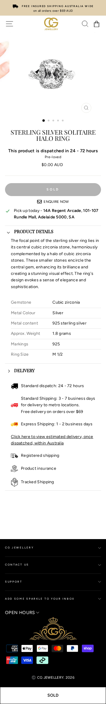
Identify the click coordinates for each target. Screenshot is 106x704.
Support (13, 581)
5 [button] (63, 121)
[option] (53, 8)
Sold (53, 695)
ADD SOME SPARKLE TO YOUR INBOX (40, 598)
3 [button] (53, 121)
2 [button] (49, 121)
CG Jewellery (19, 547)
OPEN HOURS (20, 612)
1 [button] (43, 120)
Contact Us (17, 564)
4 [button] (58, 121)
